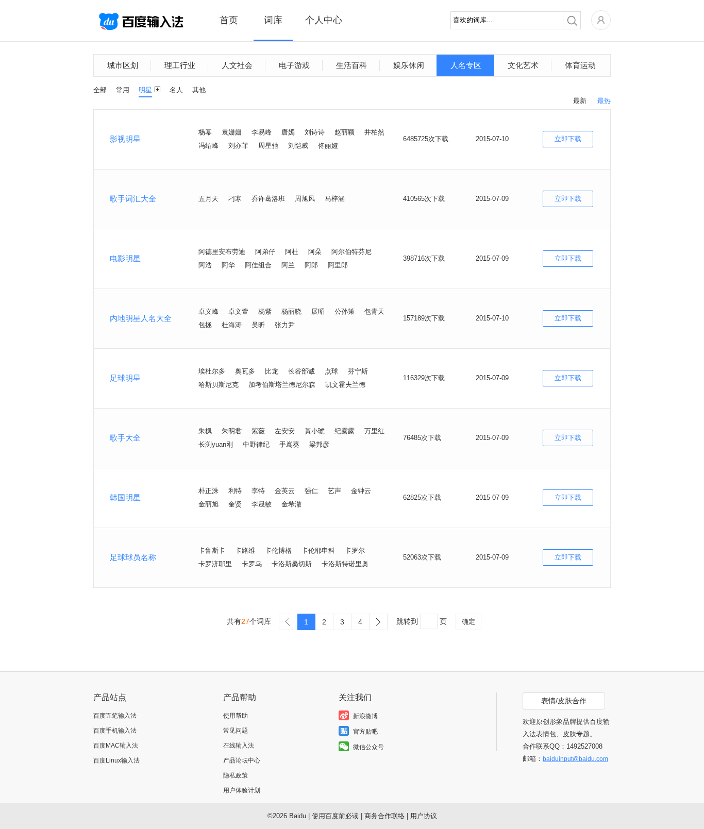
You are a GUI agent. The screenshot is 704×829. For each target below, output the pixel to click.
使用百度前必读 (335, 816)
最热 (604, 101)
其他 (199, 90)
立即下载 (568, 139)
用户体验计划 (241, 790)
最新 (579, 101)
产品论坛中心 (241, 760)
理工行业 (179, 65)
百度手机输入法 (115, 730)
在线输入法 (238, 745)
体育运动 (580, 65)
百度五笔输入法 (115, 715)
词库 (273, 20)
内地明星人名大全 (141, 318)
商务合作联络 (384, 816)
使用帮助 (235, 715)
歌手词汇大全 (133, 198)
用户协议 (423, 816)
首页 (229, 20)
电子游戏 (294, 65)
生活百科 (351, 65)
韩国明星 (125, 497)
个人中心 (323, 20)
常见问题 (235, 730)
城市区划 (122, 65)
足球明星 (125, 378)
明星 (145, 90)
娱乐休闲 (408, 65)
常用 (122, 90)
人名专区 (465, 65)
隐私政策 (235, 775)
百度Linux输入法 (116, 760)
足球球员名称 (133, 557)
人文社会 (237, 65)
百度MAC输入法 (115, 745)
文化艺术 (523, 65)
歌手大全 (125, 437)
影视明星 (125, 138)
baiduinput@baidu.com (575, 759)
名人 (176, 90)
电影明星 (125, 258)
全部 (100, 90)
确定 (468, 621)
